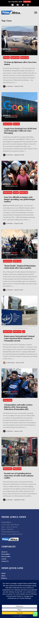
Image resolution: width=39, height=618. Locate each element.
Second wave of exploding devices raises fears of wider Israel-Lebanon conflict (18, 475)
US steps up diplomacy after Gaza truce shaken (20, 63)
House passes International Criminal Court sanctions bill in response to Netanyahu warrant (19, 338)
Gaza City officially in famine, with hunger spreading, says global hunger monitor (19, 199)
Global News (15, 57)
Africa (3, 576)
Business (16, 124)
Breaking (6, 57)
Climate (15, 192)
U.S (23, 331)
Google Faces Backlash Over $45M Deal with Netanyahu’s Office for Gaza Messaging (20, 130)
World (3, 573)
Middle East (24, 57)
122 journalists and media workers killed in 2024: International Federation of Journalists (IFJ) (18, 407)
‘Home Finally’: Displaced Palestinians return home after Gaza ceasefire (20, 267)
